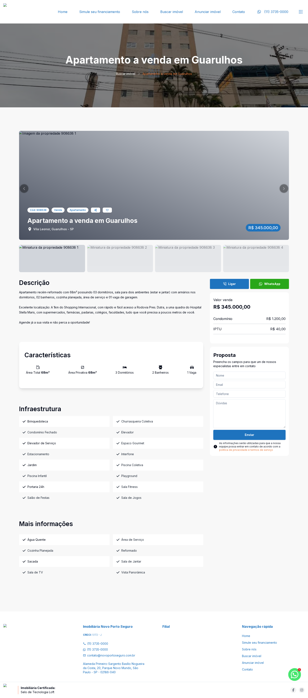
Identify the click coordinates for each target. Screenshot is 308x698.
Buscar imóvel (171, 12)
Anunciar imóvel (208, 12)
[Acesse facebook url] (293, 690)
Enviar (249, 435)
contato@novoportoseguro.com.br (111, 655)
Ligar (232, 284)
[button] (24, 188)
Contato (238, 12)
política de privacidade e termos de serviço (246, 449)
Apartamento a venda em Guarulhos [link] (167, 73)
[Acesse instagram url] (302, 690)
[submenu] (301, 11)
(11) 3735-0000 (97, 643)
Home (62, 12)
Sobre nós (140, 12)
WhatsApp (272, 284)
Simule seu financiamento (99, 12)
